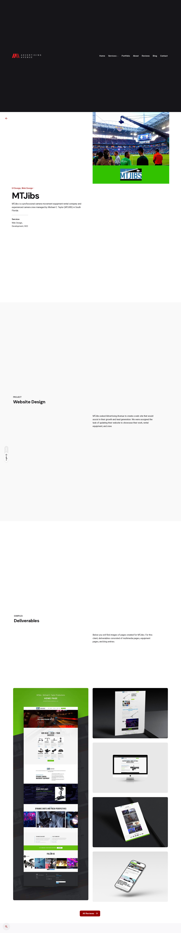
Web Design (27, 188)
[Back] (6, 118)
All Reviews (88, 913)
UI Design (16, 188)
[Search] (6, 926)
